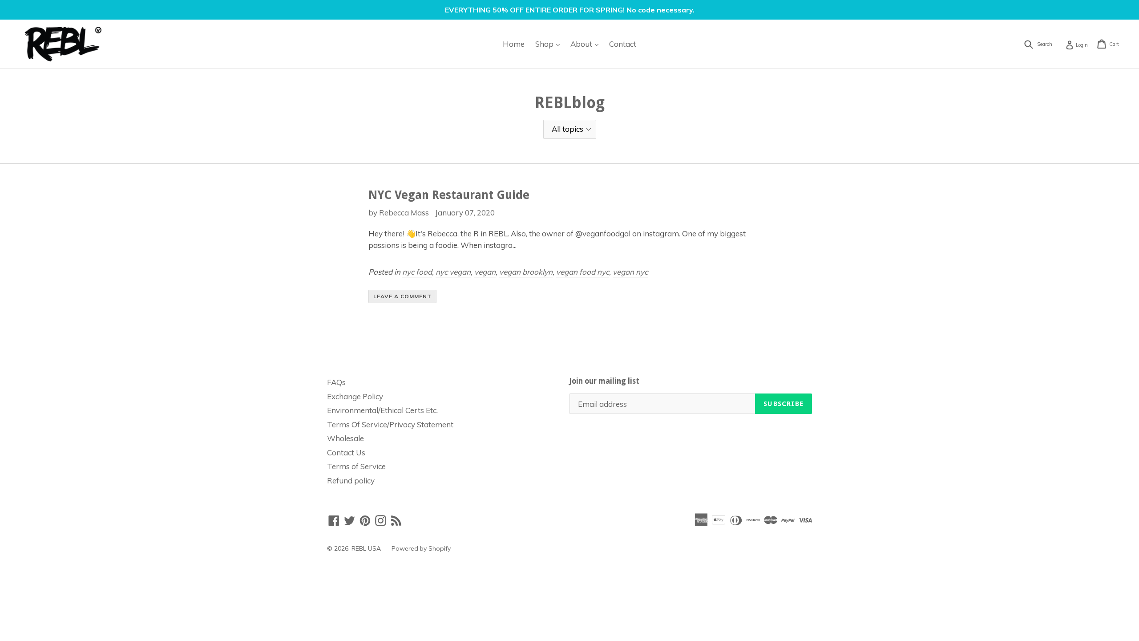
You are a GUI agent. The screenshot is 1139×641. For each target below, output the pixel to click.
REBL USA (366, 548)
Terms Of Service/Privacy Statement (390, 424)
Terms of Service (356, 466)
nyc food (417, 271)
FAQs (336, 382)
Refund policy (351, 480)
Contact (622, 44)
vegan (485, 271)
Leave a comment (402, 296)
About (586, 44)
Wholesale (345, 438)
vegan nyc (630, 271)
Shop (549, 44)
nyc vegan (453, 271)
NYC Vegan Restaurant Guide (448, 195)
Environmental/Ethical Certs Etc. (382, 410)
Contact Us (346, 452)
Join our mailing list (604, 381)
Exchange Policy (355, 396)
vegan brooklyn (526, 271)
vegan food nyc (582, 271)
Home (514, 44)
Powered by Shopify (421, 548)
